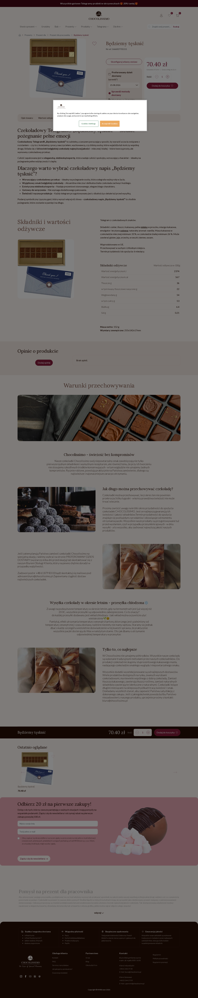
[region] (100, 115)
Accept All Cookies (110, 124)
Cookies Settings (88, 124)
